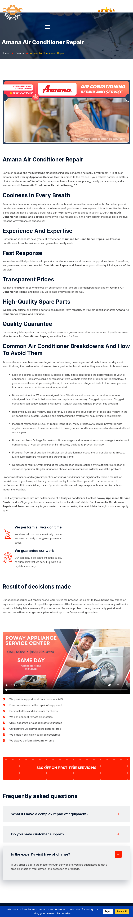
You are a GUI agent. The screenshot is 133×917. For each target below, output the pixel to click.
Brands (19, 53)
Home (5, 53)
